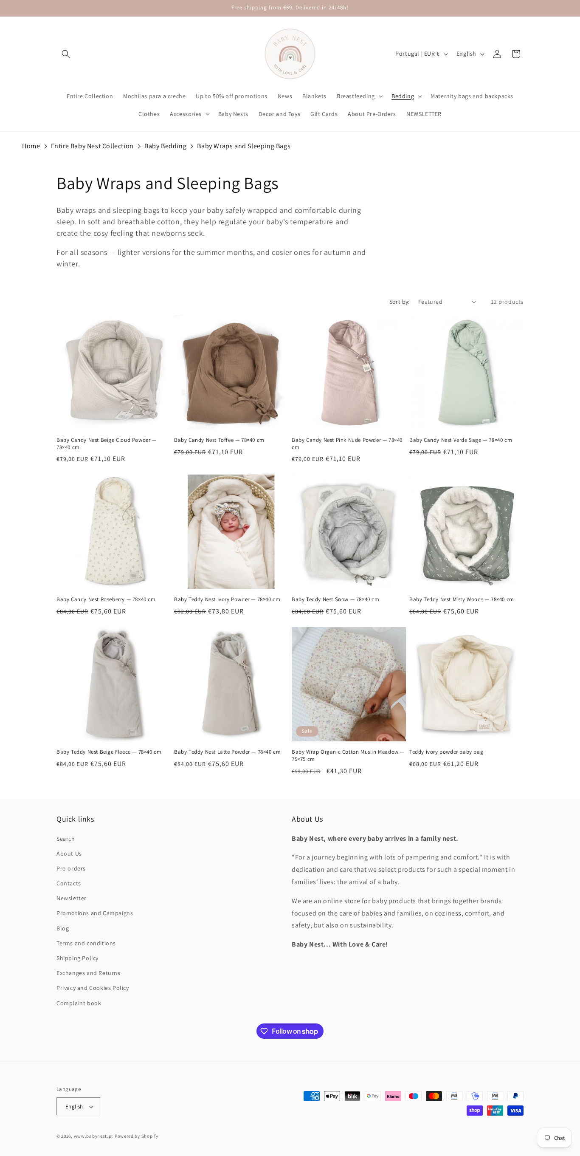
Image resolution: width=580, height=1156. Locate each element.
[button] (65, 54)
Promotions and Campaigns (94, 913)
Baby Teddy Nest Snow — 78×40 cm (336, 599)
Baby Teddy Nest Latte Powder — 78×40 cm (227, 752)
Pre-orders (71, 868)
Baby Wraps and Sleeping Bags (243, 145)
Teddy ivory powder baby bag (446, 752)
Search (65, 838)
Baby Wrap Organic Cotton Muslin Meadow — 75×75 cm (348, 756)
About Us (69, 853)
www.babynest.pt (94, 1136)
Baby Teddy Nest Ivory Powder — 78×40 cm (227, 599)
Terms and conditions (86, 943)
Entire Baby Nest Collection (92, 145)
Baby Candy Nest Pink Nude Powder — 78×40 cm (347, 444)
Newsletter (71, 898)
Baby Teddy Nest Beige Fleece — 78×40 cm (108, 752)
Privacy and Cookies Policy (92, 988)
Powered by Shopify (136, 1136)
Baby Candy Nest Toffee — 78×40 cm (219, 440)
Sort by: (399, 301)
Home (31, 145)
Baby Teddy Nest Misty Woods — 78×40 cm (461, 599)
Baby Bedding (165, 145)
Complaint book (78, 1003)
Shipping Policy (77, 958)
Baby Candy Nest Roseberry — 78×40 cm (106, 599)
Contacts (68, 883)
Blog (62, 928)
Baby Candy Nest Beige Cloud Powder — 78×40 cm (106, 444)
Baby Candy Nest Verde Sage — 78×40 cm (460, 440)
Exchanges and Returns (88, 973)
